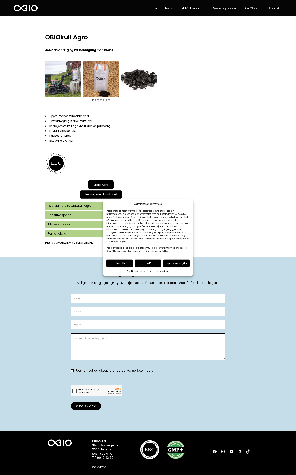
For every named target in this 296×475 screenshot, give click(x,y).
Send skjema (86, 406)
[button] (101, 194)
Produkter (162, 8)
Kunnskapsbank (224, 8)
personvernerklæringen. (134, 370)
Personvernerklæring (157, 271)
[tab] (93, 100)
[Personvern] (100, 467)
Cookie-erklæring (136, 271)
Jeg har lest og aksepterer (113, 370)
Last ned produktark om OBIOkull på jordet (69, 242)
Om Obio (250, 8)
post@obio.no (102, 454)
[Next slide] (154, 79)
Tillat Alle (119, 263)
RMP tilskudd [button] (190, 8)
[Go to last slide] (48, 79)
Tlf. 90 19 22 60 (102, 458)
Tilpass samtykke (176, 263)
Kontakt (275, 8)
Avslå (148, 263)
